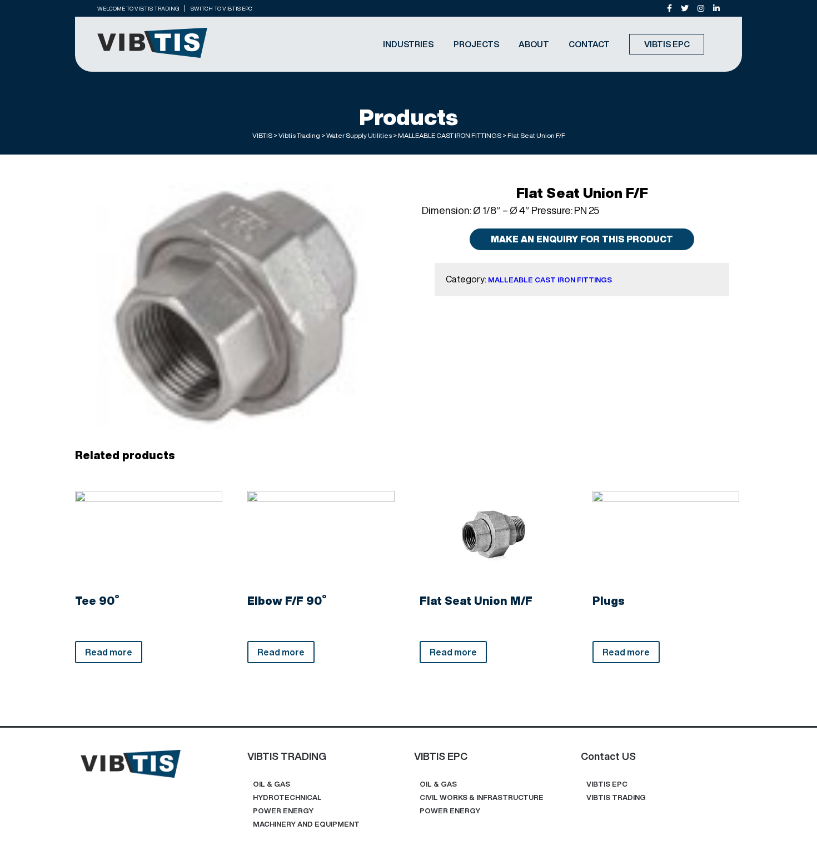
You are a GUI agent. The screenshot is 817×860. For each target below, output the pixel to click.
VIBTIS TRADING (616, 797)
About (534, 44)
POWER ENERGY (283, 810)
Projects (476, 44)
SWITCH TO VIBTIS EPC (221, 8)
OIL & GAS (271, 784)
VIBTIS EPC (667, 44)
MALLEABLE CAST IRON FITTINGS (550, 280)
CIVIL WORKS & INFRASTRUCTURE (482, 797)
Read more (108, 652)
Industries (408, 44)
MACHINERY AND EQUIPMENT (306, 824)
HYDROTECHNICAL (287, 797)
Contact (589, 44)
